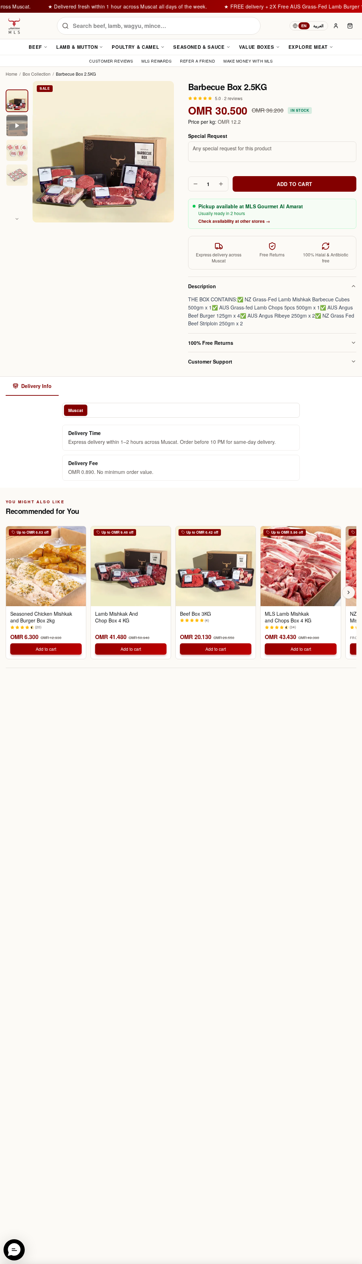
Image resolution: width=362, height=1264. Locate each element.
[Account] (335, 25)
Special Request (207, 135)
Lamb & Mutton (77, 47)
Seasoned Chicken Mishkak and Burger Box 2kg (41, 617)
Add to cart (46, 649)
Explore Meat (308, 47)
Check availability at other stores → (234, 221)
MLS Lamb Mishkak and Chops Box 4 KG (288, 617)
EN (304, 25)
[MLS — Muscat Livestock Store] (14, 25)
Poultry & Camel (135, 47)
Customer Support (210, 361)
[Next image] (17, 218)
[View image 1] (17, 100)
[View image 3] (17, 150)
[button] (14, 1249)
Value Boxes (256, 47)
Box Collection (37, 74)
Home (11, 74)
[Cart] (350, 25)
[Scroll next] (348, 592)
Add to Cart (295, 183)
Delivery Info (36, 385)
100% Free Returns (210, 342)
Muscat (75, 410)
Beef (35, 47)
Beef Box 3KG (195, 613)
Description (202, 286)
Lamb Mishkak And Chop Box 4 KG (116, 617)
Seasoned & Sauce (198, 47)
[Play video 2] (17, 125)
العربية (318, 25)
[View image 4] (17, 175)
